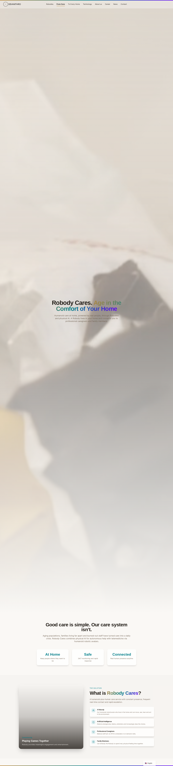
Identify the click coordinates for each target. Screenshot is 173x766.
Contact (124, 4)
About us (98, 4)
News (115, 4)
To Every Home (74, 4)
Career (107, 4)
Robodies (49, 4)
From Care (61, 4)
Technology (87, 4)
